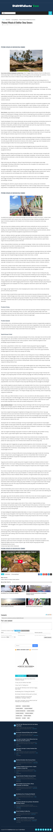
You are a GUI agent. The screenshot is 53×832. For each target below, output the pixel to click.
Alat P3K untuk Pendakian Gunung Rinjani (34, 606)
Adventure (8, 19)
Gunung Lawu (19, 715)
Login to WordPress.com (25, 630)
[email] (46, 830)
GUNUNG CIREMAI (26, 706)
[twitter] (36, 830)
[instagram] (41, 830)
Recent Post (21, 676)
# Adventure (7, 574)
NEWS (28, 718)
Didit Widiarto (22, 829)
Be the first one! (20, 618)
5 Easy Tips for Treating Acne (21, 685)
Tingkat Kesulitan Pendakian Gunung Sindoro (26, 775)
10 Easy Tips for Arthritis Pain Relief (23, 682)
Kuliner (24, 718)
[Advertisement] (26, 35)
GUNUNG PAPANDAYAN (20, 710)
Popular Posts (32, 676)
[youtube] (48, 830)
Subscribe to (3, 637)
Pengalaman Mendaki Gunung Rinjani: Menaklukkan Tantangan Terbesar (36, 594)
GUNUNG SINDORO (19, 713)
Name (2, 632)
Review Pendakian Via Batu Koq (7, 606)
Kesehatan (18, 718)
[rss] (43, 830)
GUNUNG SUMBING (29, 713)
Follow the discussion (50, 614)
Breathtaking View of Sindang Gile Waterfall (9, 593)
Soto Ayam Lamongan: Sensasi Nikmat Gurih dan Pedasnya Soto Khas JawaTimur (26, 701)
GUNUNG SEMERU (30, 710)
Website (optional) (38, 632)
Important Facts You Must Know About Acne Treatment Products (25, 679)
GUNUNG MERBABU (28, 708)
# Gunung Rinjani (15, 574)
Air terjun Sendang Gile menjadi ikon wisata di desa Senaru (14, 512)
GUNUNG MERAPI (19, 708)
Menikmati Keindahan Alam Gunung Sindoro (25, 759)
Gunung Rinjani (15, 19)
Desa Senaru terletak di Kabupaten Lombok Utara (12, 73)
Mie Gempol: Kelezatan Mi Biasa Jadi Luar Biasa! (26, 694)
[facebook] (38, 830)
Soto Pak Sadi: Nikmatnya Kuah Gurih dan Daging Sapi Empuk (26, 688)
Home (3, 19)
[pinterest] (51, 830)
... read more (34, 728)
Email (19, 632)
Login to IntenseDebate (17, 630)
